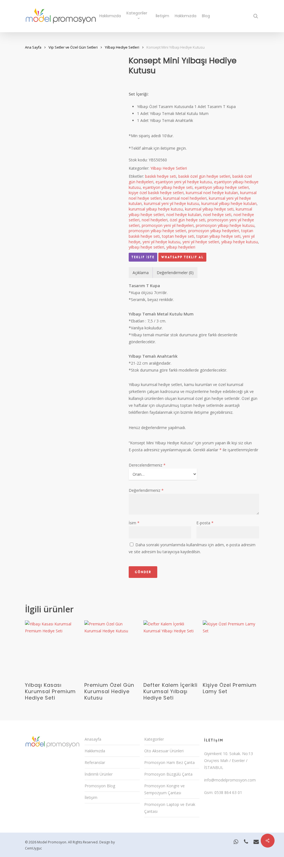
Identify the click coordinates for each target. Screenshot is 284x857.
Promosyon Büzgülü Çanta (168, 774)
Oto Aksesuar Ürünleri (164, 750)
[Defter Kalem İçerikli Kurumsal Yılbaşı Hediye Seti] (171, 648)
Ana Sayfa (33, 47)
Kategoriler (154, 739)
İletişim (91, 797)
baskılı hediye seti (160, 176)
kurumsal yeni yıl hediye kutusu (171, 203)
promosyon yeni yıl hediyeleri (168, 225)
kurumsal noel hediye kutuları (212, 192)
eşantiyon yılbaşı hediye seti (167, 187)
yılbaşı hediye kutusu (239, 241)
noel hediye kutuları (183, 214)
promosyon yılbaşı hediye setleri (157, 230)
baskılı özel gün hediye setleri (204, 176)
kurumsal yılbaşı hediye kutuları (229, 203)
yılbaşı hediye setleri (146, 247)
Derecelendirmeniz (147, 465)
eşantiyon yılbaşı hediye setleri (222, 187)
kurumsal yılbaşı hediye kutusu (156, 209)
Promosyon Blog (100, 785)
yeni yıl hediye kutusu (161, 241)
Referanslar (95, 762)
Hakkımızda (95, 750)
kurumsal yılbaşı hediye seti (209, 209)
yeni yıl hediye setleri (200, 241)
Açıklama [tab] (141, 272)
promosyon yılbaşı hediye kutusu (225, 225)
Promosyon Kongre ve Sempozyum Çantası (164, 789)
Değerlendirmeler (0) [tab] (175, 272)
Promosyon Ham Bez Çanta (169, 762)
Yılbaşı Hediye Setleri (122, 47)
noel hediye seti (217, 214)
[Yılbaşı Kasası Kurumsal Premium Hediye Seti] (53, 648)
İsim (134, 522)
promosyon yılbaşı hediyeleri (213, 230)
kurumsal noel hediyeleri (185, 198)
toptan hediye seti (178, 236)
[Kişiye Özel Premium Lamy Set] (231, 648)
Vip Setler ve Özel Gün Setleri (73, 47)
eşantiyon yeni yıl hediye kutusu (184, 181)
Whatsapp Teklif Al (182, 257)
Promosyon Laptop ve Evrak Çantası (169, 808)
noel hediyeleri (155, 219)
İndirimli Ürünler (99, 774)
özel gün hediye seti (187, 219)
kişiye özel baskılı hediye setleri (156, 192)
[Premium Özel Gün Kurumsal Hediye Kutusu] (112, 648)
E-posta (205, 522)
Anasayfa (93, 739)
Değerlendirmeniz (146, 490)
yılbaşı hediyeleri (180, 247)
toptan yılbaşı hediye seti (218, 236)
